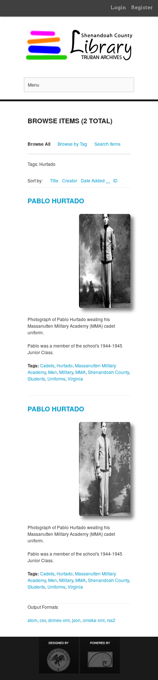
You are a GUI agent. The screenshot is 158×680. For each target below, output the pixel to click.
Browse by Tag (72, 144)
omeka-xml (94, 620)
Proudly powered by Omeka (100, 655)
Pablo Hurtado (56, 201)
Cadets (47, 365)
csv (43, 620)
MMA (80, 372)
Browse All (39, 144)
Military (66, 372)
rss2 (111, 620)
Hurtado (65, 365)
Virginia (75, 378)
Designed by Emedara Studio (59, 655)
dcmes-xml (59, 620)
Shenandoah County (108, 372)
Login (118, 7)
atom (32, 620)
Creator (69, 180)
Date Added (93, 180)
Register (142, 7)
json (76, 620)
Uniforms (56, 378)
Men (52, 372)
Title (54, 180)
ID (115, 180)
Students (36, 378)
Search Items (107, 144)
